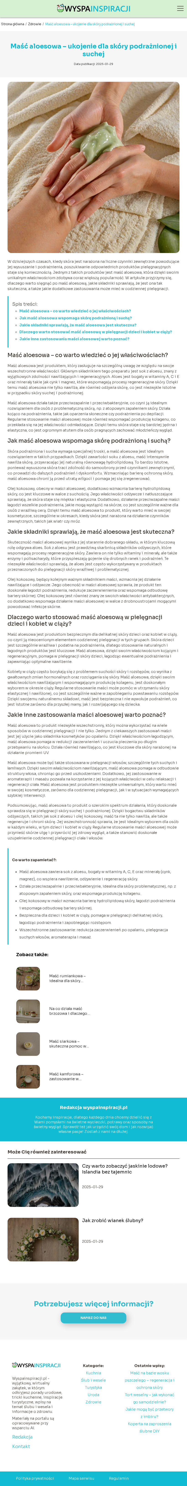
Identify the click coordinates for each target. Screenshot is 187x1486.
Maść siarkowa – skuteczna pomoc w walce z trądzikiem (67, 1044)
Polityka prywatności (35, 1478)
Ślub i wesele (93, 1380)
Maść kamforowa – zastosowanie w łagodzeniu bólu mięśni (66, 1077)
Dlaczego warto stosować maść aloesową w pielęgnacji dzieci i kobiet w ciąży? (95, 332)
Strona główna (13, 24)
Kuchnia (93, 1373)
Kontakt (21, 1446)
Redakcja (22, 1437)
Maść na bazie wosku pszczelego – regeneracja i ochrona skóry (149, 1380)
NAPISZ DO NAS (93, 1318)
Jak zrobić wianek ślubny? (112, 1220)
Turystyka (93, 1387)
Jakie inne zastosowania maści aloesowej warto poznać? (74, 339)
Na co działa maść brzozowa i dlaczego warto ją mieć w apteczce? (68, 1011)
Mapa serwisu (81, 1478)
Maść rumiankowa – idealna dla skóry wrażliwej (67, 978)
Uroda (93, 1394)
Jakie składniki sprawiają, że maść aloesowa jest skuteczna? (77, 325)
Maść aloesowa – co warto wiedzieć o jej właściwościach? (75, 311)
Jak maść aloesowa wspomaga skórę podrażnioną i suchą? (75, 318)
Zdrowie (35, 24)
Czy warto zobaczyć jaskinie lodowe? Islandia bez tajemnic (125, 1169)
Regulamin (119, 1478)
